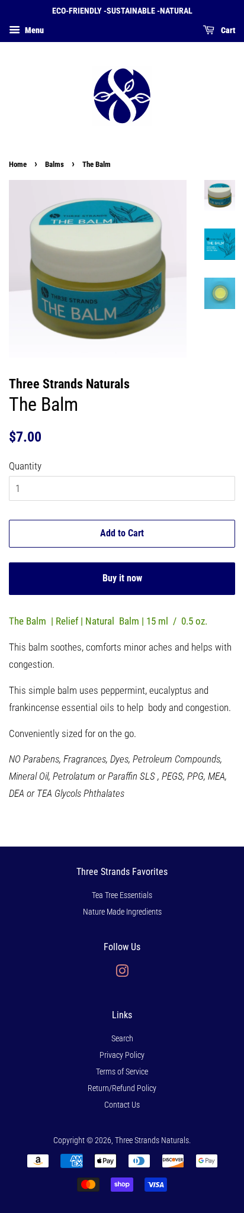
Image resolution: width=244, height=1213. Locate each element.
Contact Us (122, 1105)
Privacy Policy (122, 1055)
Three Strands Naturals (152, 1140)
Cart (227, 30)
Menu (33, 30)
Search (122, 1039)
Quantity (25, 466)
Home (18, 164)
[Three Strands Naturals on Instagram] (122, 974)
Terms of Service (122, 1072)
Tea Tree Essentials (122, 895)
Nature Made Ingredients (122, 912)
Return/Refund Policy (122, 1088)
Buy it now (122, 578)
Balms (54, 164)
